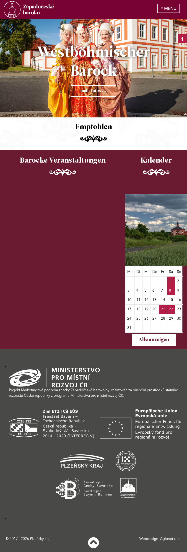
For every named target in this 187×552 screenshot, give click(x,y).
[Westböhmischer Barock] (29, 9)
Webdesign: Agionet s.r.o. (160, 538)
